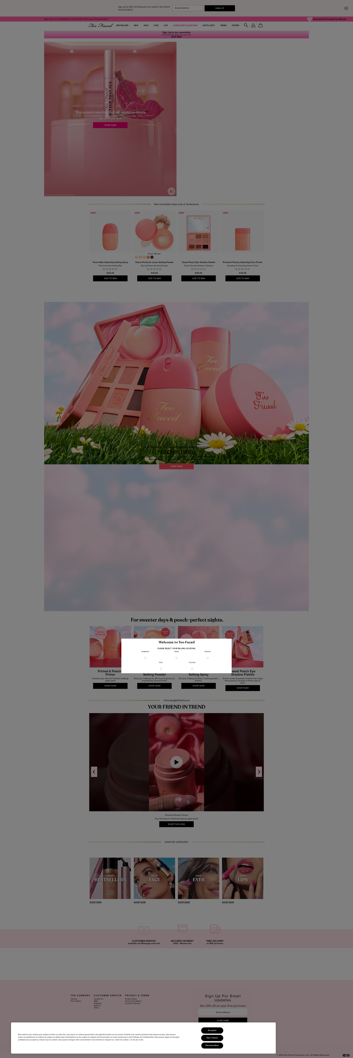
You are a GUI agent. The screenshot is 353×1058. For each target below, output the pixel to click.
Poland (192, 662)
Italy (161, 662)
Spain (176, 652)
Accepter (212, 1030)
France (207, 652)
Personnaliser (212, 1045)
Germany (145, 652)
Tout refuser (212, 1038)
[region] (143, 1038)
